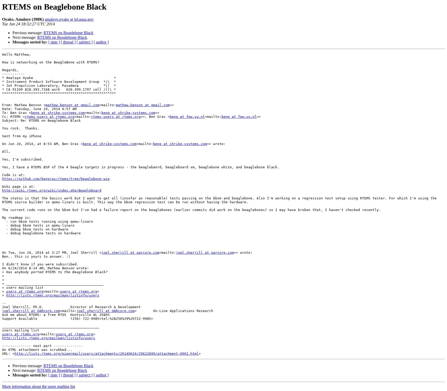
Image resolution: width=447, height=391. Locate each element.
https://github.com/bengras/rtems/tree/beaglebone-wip (56, 179)
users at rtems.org (24, 291)
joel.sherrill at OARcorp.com (31, 311)
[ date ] (54, 42)
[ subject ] (85, 42)
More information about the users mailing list (38, 386)
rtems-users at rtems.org (49, 117)
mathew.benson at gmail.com (72, 105)
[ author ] (101, 42)
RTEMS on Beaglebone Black (68, 33)
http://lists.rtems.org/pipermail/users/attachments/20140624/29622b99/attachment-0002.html (106, 354)
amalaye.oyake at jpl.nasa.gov (69, 19)
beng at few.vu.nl (187, 117)
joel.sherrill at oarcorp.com (130, 253)
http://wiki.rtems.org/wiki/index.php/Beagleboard (51, 190)
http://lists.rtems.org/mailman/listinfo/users (52, 295)
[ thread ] (68, 42)
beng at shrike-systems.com (58, 113)
